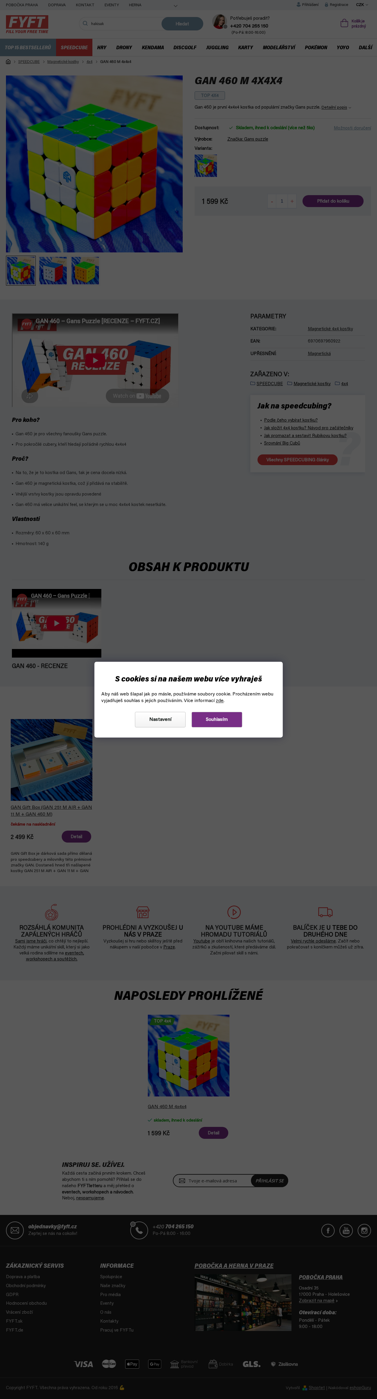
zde (220, 700)
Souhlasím (217, 719)
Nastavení (160, 719)
